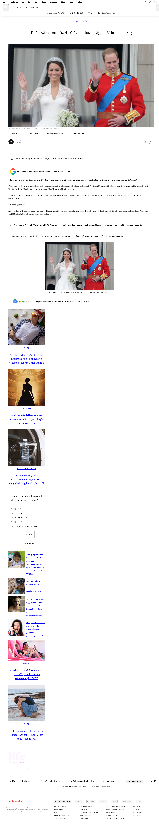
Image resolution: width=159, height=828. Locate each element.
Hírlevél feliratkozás (21, 781)
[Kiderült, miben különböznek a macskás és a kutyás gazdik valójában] (16, 586)
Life (23, 2)
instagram (26, 663)
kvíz (90, 13)
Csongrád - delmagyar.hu (60, 818)
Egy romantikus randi (21, 517)
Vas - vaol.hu (136, 809)
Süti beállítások (134, 781)
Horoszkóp (21, 7)
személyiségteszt (106, 13)
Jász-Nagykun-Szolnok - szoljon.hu (115, 806)
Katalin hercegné (55, 133)
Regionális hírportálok (62, 801)
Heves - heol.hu (84, 818)
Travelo (44, 2)
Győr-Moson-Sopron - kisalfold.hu (89, 812)
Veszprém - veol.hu (138, 812)
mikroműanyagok (26, 469)
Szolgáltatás (127, 801)
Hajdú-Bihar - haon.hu (86, 815)
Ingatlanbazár (53, 2)
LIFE (67, 301)
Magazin (103, 801)
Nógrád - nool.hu (110, 812)
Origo (4, 2)
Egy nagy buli (18, 513)
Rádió (139, 801)
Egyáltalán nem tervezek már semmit (26, 526)
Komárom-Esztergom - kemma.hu (115, 809)
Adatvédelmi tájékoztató (51, 781)
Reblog (71, 2)
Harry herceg (76, 13)
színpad (27, 408)
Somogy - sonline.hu (111, 815)
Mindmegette (14, 2)
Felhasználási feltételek (83, 781)
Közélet (78, 801)
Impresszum (110, 781)
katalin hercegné (55, 13)
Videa (36, 2)
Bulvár (114, 801)
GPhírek (63, 2)
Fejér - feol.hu (83, 809)
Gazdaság (90, 801)
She (29, 2)
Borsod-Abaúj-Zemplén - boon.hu (62, 815)
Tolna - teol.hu (136, 806)
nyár (26, 348)
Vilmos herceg (77, 133)
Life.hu (18, 140)
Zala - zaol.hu (136, 815)
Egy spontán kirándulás (22, 509)
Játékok (80, 2)
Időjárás (35, 7)
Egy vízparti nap (19, 522)
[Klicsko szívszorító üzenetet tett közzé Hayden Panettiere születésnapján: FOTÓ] (26, 650)
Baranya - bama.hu (58, 809)
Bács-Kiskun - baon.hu (60, 806)
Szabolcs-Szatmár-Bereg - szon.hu (115, 818)
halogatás (81, 22)
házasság (34, 133)
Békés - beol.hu (58, 812)
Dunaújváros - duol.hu (86, 806)
